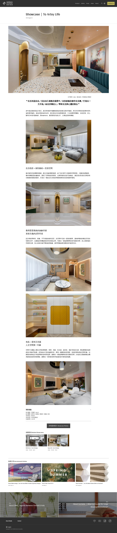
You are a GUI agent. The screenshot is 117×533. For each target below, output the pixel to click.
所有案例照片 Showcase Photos (58, 425)
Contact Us (111, 3)
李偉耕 (30, 450)
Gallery (83, 3)
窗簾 (27, 450)
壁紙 (56, 450)
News (92, 3)
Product (77, 3)
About (96, 3)
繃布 (34, 450)
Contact (19, 521)
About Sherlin (9, 521)
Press (87, 3)
